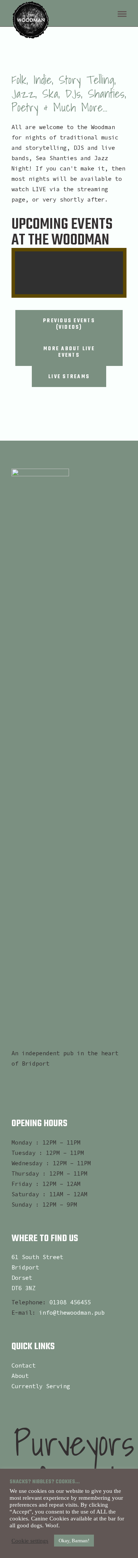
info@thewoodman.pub (72, 1312)
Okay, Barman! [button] (74, 1540)
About (20, 1375)
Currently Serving (41, 1386)
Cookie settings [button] (30, 1541)
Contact (24, 1365)
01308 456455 (70, 1302)
